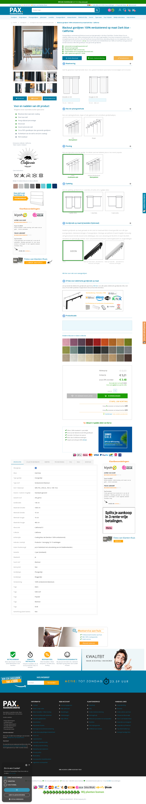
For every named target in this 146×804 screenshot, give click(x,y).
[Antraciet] (105, 353)
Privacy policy (37, 752)
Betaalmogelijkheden (39, 719)
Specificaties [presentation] (17, 462)
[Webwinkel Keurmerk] (109, 11)
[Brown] (120, 361)
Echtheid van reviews (95, 729)
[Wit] (74, 361)
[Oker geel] (113, 345)
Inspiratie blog (121, 705)
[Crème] (89, 361)
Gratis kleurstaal (72, 58)
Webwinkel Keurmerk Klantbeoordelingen (14, 746)
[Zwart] (97, 353)
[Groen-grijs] (120, 353)
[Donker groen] (128, 345)
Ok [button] (17, 790)
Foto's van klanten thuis (40, 5)
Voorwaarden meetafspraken (42, 759)
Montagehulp (93, 715)
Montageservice (50, 98)
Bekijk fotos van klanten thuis (16, 737)
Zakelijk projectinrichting (40, 745)
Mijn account (132, 5)
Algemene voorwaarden (40, 762)
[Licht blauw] (74, 353)
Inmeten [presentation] (47, 462)
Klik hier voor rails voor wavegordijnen (74, 273)
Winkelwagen (129, 10)
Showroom (20, 98)
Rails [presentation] (78, 462)
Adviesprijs (103, 370)
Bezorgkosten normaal (118, 383)
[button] (17, 799)
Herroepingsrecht (94, 725)
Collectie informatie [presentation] (32, 462)
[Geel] (120, 345)
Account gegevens (66, 705)
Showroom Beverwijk (123, 715)
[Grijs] (113, 353)
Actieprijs (102, 375)
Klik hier (95, 286)
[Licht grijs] (128, 353)
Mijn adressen (65, 708)
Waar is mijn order (38, 708)
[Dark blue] (89, 353)
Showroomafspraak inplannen (42, 715)
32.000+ (109, 781)
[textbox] (63, 10)
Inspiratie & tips (121, 5)
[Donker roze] (74, 345)
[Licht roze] (66, 345)
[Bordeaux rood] (89, 345)
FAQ (90, 708)
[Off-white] (82, 361)
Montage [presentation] (88, 462)
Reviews (35, 98)
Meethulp (92, 705)
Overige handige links (123, 732)
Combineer (108, 414)
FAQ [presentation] (70, 462)
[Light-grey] (66, 361)
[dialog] (17, 782)
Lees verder (12, 773)
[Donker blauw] (82, 353)
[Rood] (97, 345)
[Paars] (82, 345)
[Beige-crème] (105, 361)
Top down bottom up (123, 729)
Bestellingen (65, 712)
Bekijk (85, 440)
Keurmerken (37, 722)
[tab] (17, 462)
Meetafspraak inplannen (40, 749)
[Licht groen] (66, 353)
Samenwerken (37, 739)
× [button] (29, 765)
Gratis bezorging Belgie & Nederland (44, 732)
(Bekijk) (85, 2)
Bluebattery (36, 756)
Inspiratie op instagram (124, 722)
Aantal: (110, 391)
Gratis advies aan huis (124, 712)
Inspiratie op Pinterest (124, 725)
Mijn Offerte (64, 719)
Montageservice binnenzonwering (43, 729)
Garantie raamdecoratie (40, 742)
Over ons (36, 735)
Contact (35, 705)
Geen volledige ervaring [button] (17, 795)
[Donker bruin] (128, 361)
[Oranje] (105, 345)
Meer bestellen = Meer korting (42, 712)
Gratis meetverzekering (96, 712)
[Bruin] (113, 361)
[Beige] (97, 361)
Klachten (91, 722)
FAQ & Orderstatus (15, 5)
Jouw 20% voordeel (106, 380)
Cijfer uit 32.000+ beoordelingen (103, 5)
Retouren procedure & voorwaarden (100, 719)
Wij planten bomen (38, 725)
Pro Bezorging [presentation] (59, 462)
